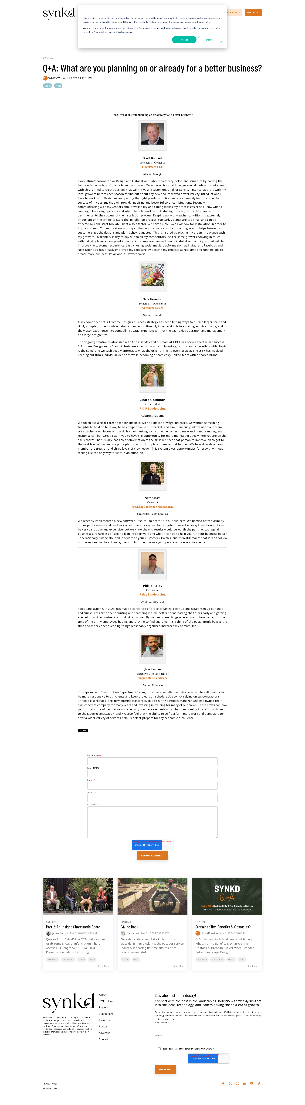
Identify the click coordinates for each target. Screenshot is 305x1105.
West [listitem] (92, 959)
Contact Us (253, 12)
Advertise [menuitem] (104, 1033)
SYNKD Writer (57, 78)
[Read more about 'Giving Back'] (152, 896)
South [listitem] (82, 959)
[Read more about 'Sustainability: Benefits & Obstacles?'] (227, 896)
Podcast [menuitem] (103, 1026)
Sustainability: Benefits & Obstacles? (223, 926)
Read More (104, 966)
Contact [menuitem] (103, 1039)
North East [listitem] (68, 959)
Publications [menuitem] (106, 1014)
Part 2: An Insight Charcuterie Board (73, 926)
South (47, 85)
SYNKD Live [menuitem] (106, 1001)
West (58, 85)
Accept (184, 39)
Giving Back (129, 926)
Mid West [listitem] (53, 959)
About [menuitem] (102, 994)
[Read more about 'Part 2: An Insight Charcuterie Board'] (78, 896)
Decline (210, 39)
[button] (223, 1083)
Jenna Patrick (60, 933)
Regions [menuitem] (104, 1007)
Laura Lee (132, 933)
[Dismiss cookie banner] (221, 12)
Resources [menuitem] (105, 1020)
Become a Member (230, 12)
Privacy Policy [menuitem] (50, 1083)
